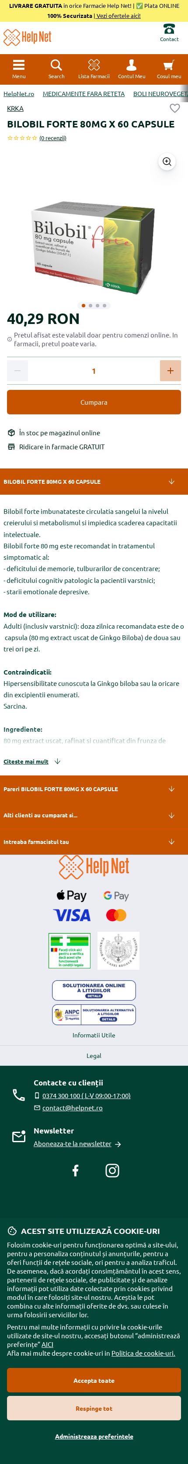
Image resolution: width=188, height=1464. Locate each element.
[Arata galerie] (167, 161)
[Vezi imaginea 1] (83, 305)
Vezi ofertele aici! (118, 15)
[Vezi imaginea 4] (104, 305)
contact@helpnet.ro (72, 1107)
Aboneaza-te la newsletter (72, 1143)
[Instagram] (112, 1170)
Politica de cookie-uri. (143, 1353)
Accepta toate (94, 1380)
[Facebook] (75, 1170)
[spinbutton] (94, 371)
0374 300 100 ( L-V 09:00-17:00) (86, 1095)
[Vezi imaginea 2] (90, 305)
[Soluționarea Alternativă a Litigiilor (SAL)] (94, 1014)
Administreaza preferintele (94, 1436)
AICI (47, 1344)
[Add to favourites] (175, 108)
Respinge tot (94, 1408)
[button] (131, 69)
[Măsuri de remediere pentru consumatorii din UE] (94, 990)
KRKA (15, 108)
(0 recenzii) (52, 137)
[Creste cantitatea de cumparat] (170, 370)
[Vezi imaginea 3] (97, 305)
